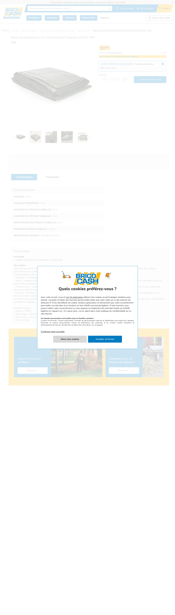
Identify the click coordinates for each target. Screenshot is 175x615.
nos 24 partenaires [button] (74, 297)
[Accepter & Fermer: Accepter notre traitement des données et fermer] (105, 339)
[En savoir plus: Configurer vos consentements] (70, 339)
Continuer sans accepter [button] (53, 330)
